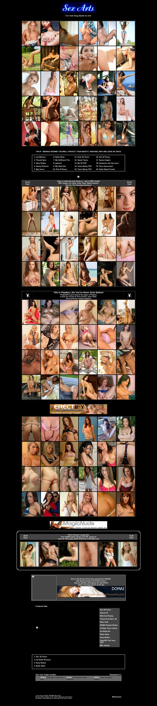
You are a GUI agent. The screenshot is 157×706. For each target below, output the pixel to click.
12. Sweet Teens (81, 160)
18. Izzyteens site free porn (107, 163)
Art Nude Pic (105, 631)
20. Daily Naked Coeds (105, 169)
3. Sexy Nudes (40, 163)
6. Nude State (59, 157)
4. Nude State (39, 666)
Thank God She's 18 (108, 619)
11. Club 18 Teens (82, 157)
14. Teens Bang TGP (83, 166)
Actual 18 (104, 613)
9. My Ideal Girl (59, 166)
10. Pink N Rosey (60, 169)
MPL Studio (105, 645)
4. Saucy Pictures (41, 166)
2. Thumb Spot (40, 160)
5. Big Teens (39, 169)
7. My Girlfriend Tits (61, 160)
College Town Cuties (108, 628)
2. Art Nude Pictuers (42, 660)
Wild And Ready (106, 616)
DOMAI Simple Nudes (109, 625)
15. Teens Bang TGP (83, 169)
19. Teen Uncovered (104, 166)
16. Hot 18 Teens (103, 157)
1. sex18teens (40, 157)
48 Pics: (43, 677)
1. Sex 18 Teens (40, 657)
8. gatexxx (57, 163)
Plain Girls (104, 622)
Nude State (104, 634)
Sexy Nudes (105, 637)
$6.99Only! (25, 537)
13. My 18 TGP (80, 163)
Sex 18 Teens (105, 610)
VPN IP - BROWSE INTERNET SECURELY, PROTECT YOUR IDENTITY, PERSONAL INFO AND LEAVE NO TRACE (78, 152)
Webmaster (116, 697)
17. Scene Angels (103, 160)
